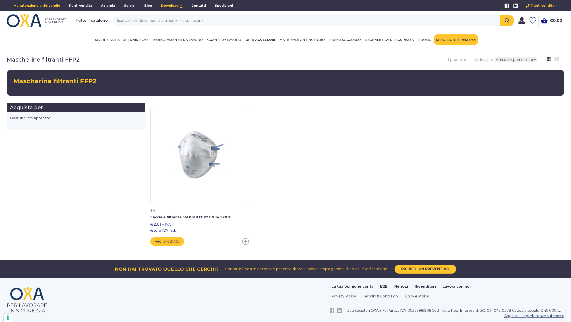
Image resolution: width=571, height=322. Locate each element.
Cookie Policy (417, 296)
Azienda (108, 6)
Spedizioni (224, 6)
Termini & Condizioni (381, 296)
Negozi (401, 286)
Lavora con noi (457, 286)
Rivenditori (425, 286)
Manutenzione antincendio (37, 6)
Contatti (198, 6)
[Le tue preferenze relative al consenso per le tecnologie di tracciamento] (8, 318)
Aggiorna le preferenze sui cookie (534, 316)
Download (169, 6)
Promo (425, 40)
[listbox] (516, 59)
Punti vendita (80, 6)
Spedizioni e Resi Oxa (456, 40)
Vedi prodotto (167, 241)
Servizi (129, 6)
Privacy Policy (343, 296)
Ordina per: (484, 60)
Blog (148, 6)
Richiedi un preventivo (425, 269)
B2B (384, 286)
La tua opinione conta (352, 286)
